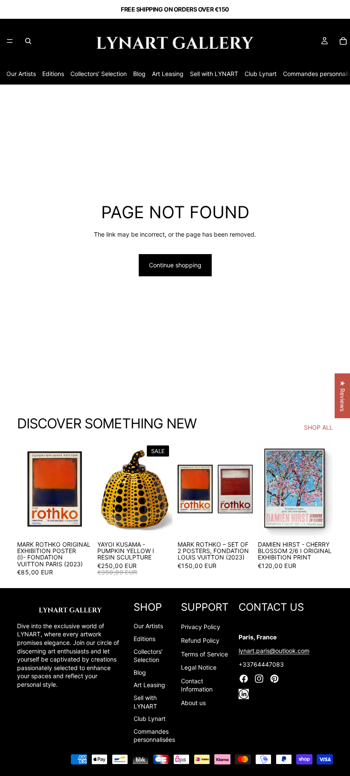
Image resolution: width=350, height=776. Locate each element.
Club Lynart (261, 73)
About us (193, 702)
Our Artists (21, 73)
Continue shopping (175, 265)
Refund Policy (200, 640)
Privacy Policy (200, 626)
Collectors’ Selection (98, 73)
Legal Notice (198, 667)
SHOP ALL (318, 427)
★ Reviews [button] (342, 395)
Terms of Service (204, 654)
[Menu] (10, 41)
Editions (53, 73)
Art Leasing (168, 73)
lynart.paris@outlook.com (274, 650)
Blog (139, 73)
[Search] (28, 41)
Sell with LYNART (214, 73)
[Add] (79, 522)
